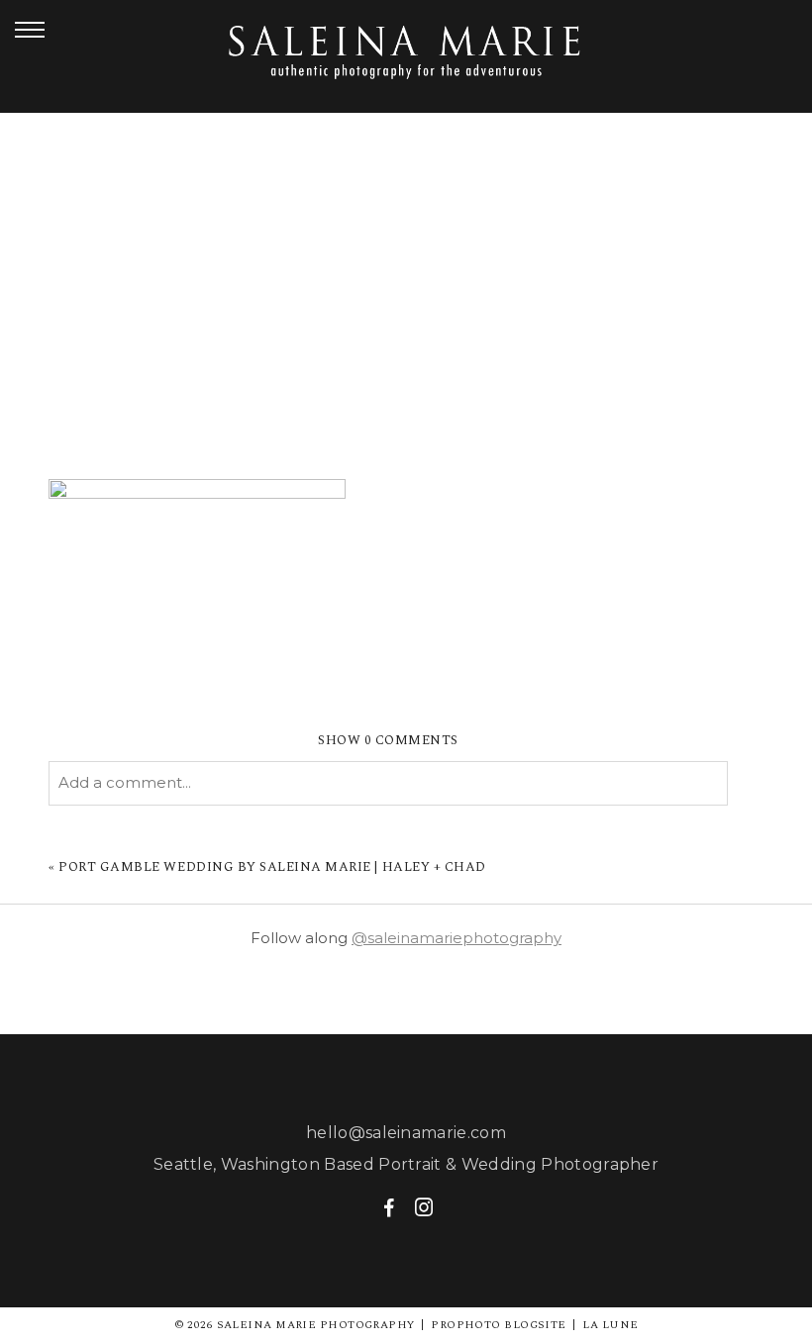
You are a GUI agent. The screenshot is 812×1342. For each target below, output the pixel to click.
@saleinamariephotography (456, 937)
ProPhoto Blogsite (498, 1324)
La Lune (610, 1324)
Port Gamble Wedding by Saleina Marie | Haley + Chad (272, 867)
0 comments (388, 740)
